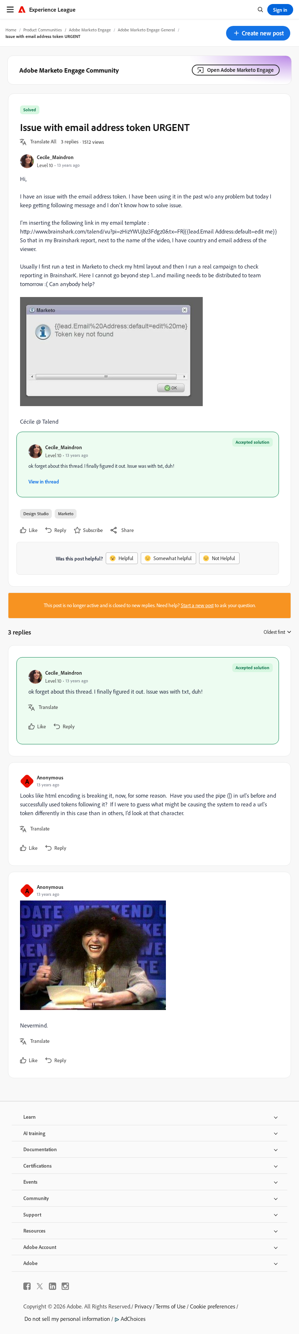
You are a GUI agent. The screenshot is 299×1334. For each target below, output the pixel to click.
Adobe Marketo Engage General (146, 29)
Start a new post (197, 605)
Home (10, 29)
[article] (147, 700)
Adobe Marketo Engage (90, 29)
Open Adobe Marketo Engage (240, 69)
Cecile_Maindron (55, 157)
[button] (258, 33)
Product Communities (42, 29)
